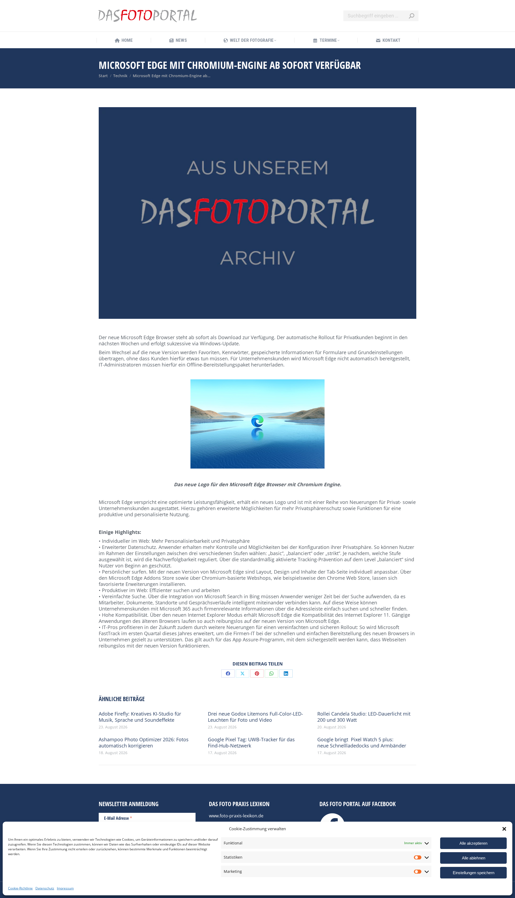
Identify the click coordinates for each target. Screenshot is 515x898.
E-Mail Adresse (118, 818)
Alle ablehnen (473, 858)
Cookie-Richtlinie (20, 888)
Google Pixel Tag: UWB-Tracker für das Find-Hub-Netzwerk (251, 742)
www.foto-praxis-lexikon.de (236, 816)
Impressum (65, 888)
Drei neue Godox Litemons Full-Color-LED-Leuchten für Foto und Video (255, 717)
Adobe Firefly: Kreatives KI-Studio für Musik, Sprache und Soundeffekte (140, 717)
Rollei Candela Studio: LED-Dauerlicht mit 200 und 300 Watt (363, 717)
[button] (504, 829)
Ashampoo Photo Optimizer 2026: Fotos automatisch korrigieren (144, 742)
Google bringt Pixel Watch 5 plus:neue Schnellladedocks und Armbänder (361, 742)
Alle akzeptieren (473, 843)
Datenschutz (44, 888)
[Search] (411, 15)
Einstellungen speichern (473, 872)
